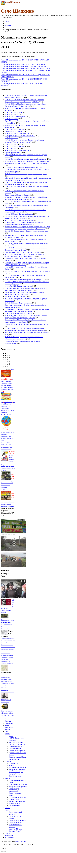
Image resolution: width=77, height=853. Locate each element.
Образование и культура (17, 750)
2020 (7, 353)
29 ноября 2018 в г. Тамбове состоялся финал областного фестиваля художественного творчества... (24, 223)
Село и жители (7, 732)
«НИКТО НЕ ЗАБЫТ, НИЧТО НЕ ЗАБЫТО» (17, 743)
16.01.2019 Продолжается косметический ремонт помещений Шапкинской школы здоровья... (26, 183)
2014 (7, 366)
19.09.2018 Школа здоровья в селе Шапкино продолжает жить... (27, 324)
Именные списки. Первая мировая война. (17, 758)
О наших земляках (15, 748)
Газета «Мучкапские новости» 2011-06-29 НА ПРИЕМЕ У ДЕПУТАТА (25, 68)
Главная (7, 21)
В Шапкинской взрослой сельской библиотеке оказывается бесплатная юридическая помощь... (25, 293)
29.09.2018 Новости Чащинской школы (18, 303)
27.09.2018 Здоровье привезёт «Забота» (18, 313)
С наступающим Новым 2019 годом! (17, 195)
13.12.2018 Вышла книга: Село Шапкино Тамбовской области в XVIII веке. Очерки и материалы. (27, 217)
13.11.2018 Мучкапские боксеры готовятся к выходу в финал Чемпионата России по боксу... (26, 249)
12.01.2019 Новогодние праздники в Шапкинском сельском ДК (26, 186)
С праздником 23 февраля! (14, 131)
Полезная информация (9, 834)
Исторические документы (18, 786)
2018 (7, 358)
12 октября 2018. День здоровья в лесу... (18, 286)
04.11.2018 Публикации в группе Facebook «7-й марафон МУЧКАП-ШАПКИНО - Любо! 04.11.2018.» (24, 255)
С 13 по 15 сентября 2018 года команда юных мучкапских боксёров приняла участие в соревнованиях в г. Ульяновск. (25, 329)
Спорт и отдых (7, 809)
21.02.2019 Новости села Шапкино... (17, 133)
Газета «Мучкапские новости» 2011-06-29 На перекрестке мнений (23, 66)
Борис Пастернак (15, 803)
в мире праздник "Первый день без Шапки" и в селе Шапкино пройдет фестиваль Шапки (7, 381)
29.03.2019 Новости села (13, 112)
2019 (7, 355)
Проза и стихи (14, 799)
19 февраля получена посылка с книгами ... (20, 136)
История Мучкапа (15, 774)
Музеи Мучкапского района (9, 727)
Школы (11, 755)
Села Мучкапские (15, 776)
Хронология (13, 765)
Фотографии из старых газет (6, 701)
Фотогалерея (9, 837)
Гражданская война (15, 746)
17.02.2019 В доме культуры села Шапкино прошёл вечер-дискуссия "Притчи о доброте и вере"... (25, 141)
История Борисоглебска (17, 770)
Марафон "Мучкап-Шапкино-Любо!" (15, 830)
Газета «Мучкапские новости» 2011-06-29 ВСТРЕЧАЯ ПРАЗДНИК (24, 64)
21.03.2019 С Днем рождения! (15, 117)
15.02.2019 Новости (11, 144)
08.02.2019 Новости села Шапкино (17, 150)
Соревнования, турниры (17, 820)
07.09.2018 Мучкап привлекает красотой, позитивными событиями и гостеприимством (24, 338)
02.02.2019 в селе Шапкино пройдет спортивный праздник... (26, 174)
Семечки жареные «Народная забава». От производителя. (7, 713)
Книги (11, 795)
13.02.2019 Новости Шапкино (15, 146)
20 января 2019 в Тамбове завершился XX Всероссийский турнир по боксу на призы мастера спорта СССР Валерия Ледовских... (27, 162)
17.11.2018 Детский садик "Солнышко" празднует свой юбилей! (27, 244)
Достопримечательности (17, 753)
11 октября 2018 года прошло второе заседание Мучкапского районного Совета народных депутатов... (26, 289)
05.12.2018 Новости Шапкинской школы (19, 220)
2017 (7, 360)
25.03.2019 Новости (12, 114)
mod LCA (13, 369)
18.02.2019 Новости (11, 138)
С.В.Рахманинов (14, 806)
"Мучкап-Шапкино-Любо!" (8, 432)
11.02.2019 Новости (11, 148)
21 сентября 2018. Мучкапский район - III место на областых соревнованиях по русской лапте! (25, 321)
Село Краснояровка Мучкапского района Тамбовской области (6, 627)
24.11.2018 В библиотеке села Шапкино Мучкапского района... (26, 231)
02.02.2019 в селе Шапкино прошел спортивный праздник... (26, 159)
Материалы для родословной (14, 790)
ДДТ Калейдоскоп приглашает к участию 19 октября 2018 (25, 279)
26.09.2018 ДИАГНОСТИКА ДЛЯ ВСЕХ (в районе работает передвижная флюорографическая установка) (26, 316)
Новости (8, 25)
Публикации (9, 723)
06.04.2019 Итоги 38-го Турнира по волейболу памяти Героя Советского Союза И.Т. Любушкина (25, 105)
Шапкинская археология (17, 767)
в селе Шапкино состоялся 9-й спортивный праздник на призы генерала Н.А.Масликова (8, 404)
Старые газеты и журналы (18, 784)
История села (13, 763)
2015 (7, 364)
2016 (7, 362)
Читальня (8, 778)
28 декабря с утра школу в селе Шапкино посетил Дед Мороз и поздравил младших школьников (26, 198)
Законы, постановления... (17, 801)
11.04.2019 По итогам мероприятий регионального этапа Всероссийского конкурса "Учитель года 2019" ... (24, 101)
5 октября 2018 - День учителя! (15, 296)
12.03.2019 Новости (11, 119)
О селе (11, 736)
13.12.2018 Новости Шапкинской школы (19, 214)
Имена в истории (15, 793)
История (8, 761)
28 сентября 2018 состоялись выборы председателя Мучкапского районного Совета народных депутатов (27, 310)
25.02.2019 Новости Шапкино (15, 129)
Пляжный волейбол (15, 822)
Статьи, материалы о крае (17, 797)
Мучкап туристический (13, 152)
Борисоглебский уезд (16, 772)
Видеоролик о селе (7, 621)
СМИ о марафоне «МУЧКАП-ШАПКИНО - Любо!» (23, 252)
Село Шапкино (20, 841)
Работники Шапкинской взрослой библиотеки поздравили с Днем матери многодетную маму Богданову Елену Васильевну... (27, 228)
